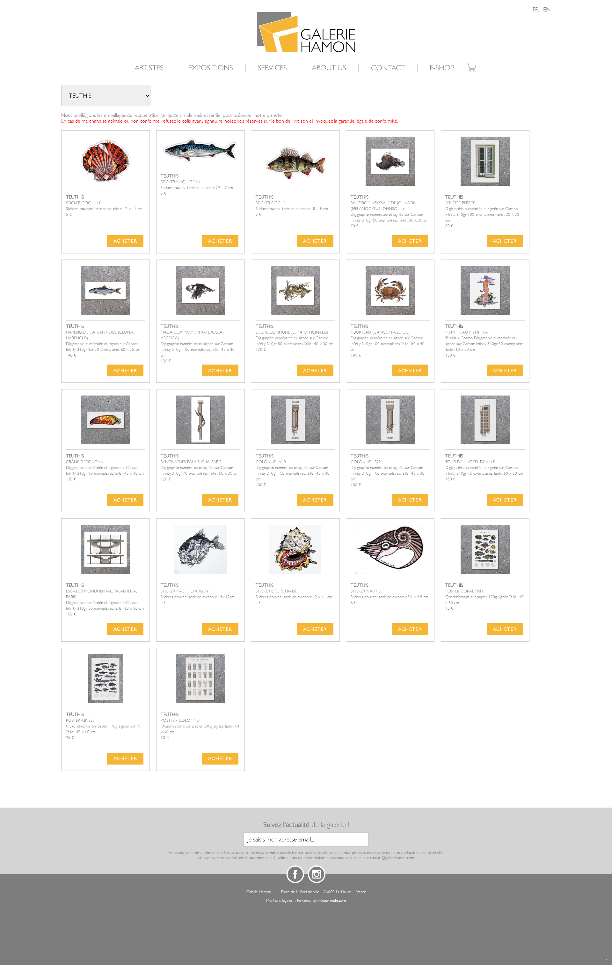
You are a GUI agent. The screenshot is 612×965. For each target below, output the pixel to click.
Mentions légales (279, 900)
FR (536, 9)
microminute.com (332, 900)
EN (547, 9)
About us (329, 68)
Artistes (149, 68)
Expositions (210, 68)
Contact (388, 68)
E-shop (442, 68)
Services (272, 68)
